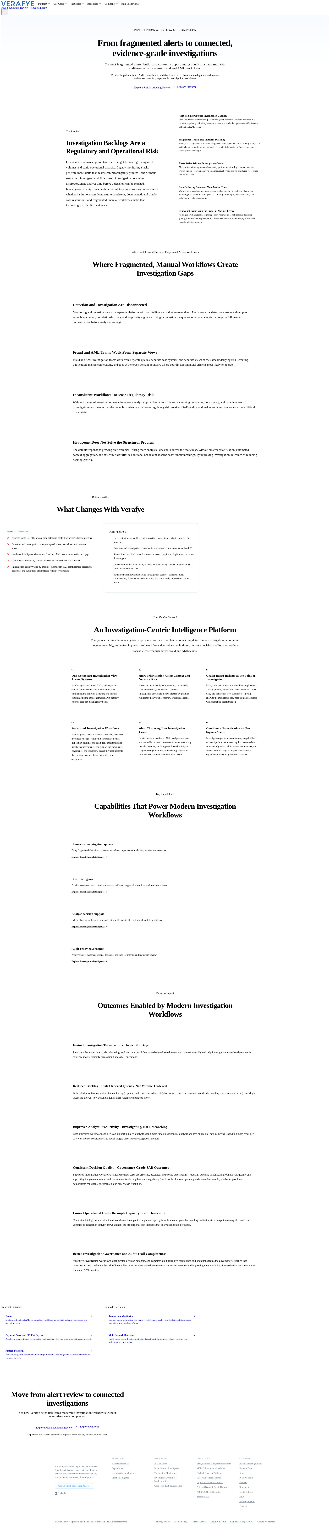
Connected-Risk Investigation (168, 1485)
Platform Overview (120, 1463)
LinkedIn (62, 1493)
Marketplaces (203, 1496)
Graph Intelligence (120, 1477)
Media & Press (246, 1492)
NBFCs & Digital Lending (209, 1492)
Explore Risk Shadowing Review (152, 87)
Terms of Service (199, 1521)
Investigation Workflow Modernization (165, 1479)
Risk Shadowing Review (15, 7)
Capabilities (117, 1468)
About (242, 1473)
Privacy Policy (163, 1521)
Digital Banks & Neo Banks (210, 1482)
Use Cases (58, 3)
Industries (76, 3)
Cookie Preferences (266, 1521)
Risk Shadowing (130, 3)
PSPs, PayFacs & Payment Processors (214, 1463)
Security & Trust (247, 1501)
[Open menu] (4, 12)
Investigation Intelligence (124, 1473)
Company (109, 3)
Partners (243, 1482)
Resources (92, 3)
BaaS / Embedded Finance (209, 1477)
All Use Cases (160, 1463)
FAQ (241, 1496)
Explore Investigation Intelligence (88, 857)
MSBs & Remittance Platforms (211, 1468)
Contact (243, 1506)
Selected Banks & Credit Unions (212, 1487)
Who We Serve (246, 1477)
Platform (42, 3)
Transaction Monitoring (165, 1473)
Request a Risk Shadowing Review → (75, 1486)
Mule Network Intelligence (166, 1468)
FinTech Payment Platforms (209, 1473)
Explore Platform (186, 86)
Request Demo (39, 7)
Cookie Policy (180, 1521)
